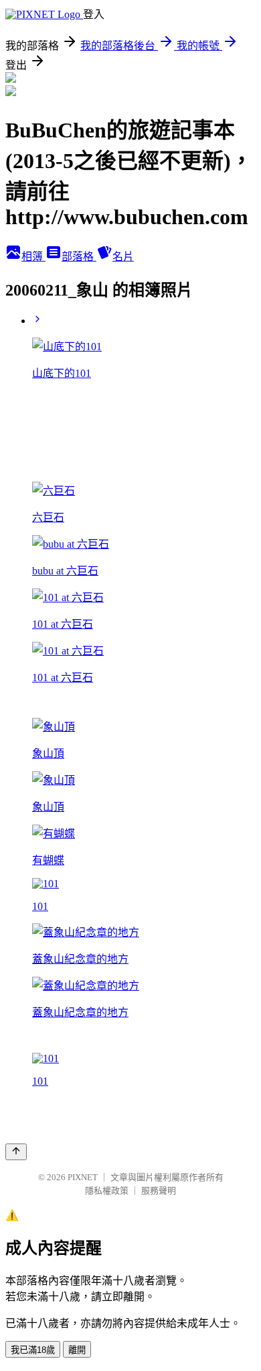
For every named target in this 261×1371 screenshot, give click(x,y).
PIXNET (83, 1177)
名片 (123, 256)
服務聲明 (158, 1191)
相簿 (33, 256)
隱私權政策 (106, 1191)
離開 (77, 1350)
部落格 (79, 256)
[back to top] (16, 1152)
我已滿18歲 (33, 1350)
